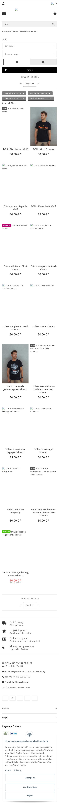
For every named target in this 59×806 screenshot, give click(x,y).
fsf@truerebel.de (20, 682)
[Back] (20, 83)
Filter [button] (30, 70)
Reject (30, 795)
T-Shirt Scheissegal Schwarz (43, 451)
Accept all (30, 777)
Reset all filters (9, 103)
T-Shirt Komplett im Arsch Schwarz (15, 328)
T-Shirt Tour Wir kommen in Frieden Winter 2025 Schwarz (43, 512)
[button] (54, 3)
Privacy (17, 770)
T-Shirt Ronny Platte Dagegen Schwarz (15, 451)
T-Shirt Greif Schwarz (43, 149)
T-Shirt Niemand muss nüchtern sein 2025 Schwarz (43, 389)
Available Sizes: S (12, 93)
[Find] (53, 24)
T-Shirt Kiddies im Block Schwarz (15, 268)
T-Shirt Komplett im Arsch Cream (44, 268)
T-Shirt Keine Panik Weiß (43, 206)
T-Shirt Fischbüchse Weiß (15, 149)
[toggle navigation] (4, 13)
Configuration (30, 787)
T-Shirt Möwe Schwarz (43, 326)
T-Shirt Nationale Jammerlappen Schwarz (15, 388)
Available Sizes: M (39, 93)
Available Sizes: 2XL (39, 98)
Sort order (9, 46)
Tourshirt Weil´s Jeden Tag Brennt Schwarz (15, 574)
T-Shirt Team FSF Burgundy (15, 511)
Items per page (12, 54)
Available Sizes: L (12, 98)
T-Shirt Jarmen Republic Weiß (15, 208)
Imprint (8, 770)
